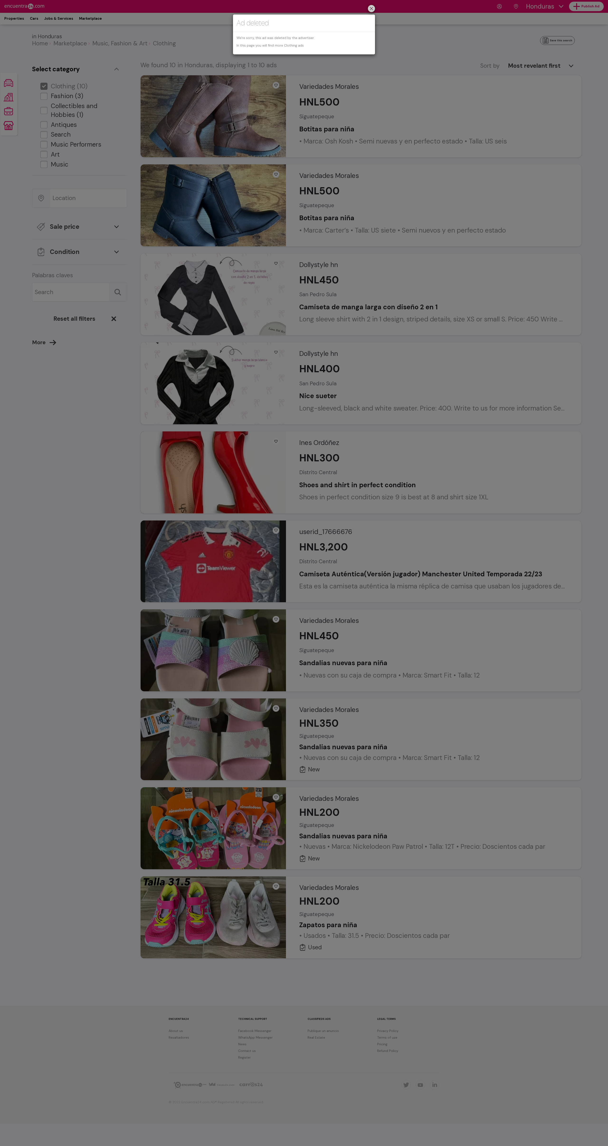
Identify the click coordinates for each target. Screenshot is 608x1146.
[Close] (371, 9)
